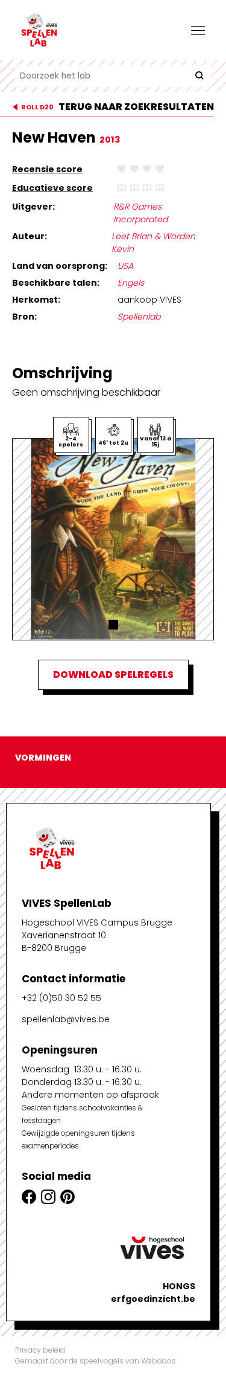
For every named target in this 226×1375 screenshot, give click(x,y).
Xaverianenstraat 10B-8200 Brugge (64, 941)
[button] (113, 625)
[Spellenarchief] (75, 30)
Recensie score (47, 169)
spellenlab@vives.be (66, 1019)
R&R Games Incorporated (140, 213)
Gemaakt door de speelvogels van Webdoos (95, 1361)
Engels (131, 283)
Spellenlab (139, 317)
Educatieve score (52, 188)
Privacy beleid (40, 1350)
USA (125, 266)
